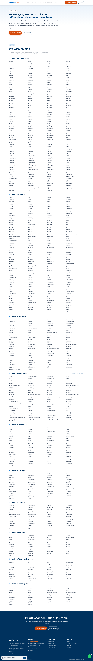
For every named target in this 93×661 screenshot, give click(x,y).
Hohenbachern (31, 482)
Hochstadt (11, 594)
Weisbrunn (68, 185)
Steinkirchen (12, 289)
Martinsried (11, 399)
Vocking (68, 298)
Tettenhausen (69, 171)
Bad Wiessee (31, 535)
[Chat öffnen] (89, 656)
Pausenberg (49, 272)
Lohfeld (10, 518)
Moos (10, 256)
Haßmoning (49, 96)
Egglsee (68, 433)
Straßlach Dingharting (51, 415)
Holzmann (68, 233)
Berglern (30, 204)
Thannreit (30, 172)
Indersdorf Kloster (32, 514)
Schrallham (11, 284)
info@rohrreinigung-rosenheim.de (36, 643)
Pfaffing (67, 144)
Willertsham (68, 187)
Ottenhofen (49, 270)
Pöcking (68, 599)
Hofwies (30, 542)
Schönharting (50, 160)
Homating (30, 234)
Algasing (68, 197)
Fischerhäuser (31, 385)
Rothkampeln (12, 153)
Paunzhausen (50, 491)
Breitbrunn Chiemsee (32, 328)
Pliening (67, 454)
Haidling (11, 442)
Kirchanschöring (12, 116)
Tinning (48, 172)
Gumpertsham (50, 93)
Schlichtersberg (12, 158)
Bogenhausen (12, 381)
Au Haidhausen (50, 378)
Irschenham (49, 110)
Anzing (48, 201)
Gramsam (11, 91)
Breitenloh (11, 208)
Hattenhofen (12, 571)
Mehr (3, 658)
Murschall (11, 133)
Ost (66, 350)
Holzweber (11, 107)
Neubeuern (68, 346)
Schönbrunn (68, 521)
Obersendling (69, 404)
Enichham (49, 80)
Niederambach (31, 489)
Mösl (67, 256)
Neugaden (11, 135)
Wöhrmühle (30, 309)
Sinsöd (48, 286)
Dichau (29, 433)
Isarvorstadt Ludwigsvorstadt (72, 394)
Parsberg (30, 548)
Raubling (30, 355)
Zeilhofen (30, 311)
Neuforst (68, 133)
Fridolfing (68, 84)
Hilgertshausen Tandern (14, 514)
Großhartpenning (31, 539)
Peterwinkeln (12, 144)
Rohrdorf (49, 357)
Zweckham (49, 190)
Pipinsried (11, 521)
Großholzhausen (69, 335)
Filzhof (29, 436)
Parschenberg (12, 272)
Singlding (30, 286)
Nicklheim (11, 348)
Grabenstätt (49, 89)
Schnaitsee (11, 160)
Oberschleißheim (50, 404)
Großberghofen (50, 511)
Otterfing (11, 548)
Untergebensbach (13, 295)
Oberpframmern (12, 454)
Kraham (48, 245)
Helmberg (68, 98)
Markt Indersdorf (31, 518)
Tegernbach (12, 495)
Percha (29, 599)
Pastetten (30, 272)
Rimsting (30, 357)
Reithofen (30, 277)
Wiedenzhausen (12, 528)
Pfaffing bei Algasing (13, 273)
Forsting (29, 334)
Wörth (10, 311)
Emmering (49, 434)
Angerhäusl (11, 201)
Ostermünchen (12, 351)
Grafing (29, 440)
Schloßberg (30, 158)
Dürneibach (30, 210)
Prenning (11, 275)
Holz (48, 233)
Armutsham (11, 64)
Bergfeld (68, 431)
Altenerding (11, 199)
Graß (29, 222)
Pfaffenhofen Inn (50, 351)
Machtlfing (30, 597)
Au (9, 66)
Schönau (11, 360)
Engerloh (68, 434)
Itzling (48, 238)
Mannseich (49, 252)
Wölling (67, 309)
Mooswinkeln (31, 132)
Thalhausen (49, 495)
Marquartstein (50, 126)
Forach (48, 217)
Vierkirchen (30, 527)
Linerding (30, 125)
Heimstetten (30, 392)
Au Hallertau (49, 475)
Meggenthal (30, 128)
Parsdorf (30, 454)
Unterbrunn (30, 602)
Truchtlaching (31, 176)
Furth (48, 86)
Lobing (48, 125)
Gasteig (48, 87)
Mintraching (11, 488)
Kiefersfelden (50, 342)
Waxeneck (68, 302)
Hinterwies (11, 102)
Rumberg (30, 279)
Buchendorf (30, 588)
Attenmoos (68, 64)
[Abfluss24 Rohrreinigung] (14, 2)
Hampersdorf (69, 226)
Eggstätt (68, 330)
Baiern (10, 431)
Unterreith (11, 296)
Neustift (10, 489)
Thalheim (49, 293)
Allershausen (50, 473)
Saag (67, 153)
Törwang (49, 364)
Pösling (29, 353)
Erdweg (10, 511)
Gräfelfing (49, 387)
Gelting (29, 438)
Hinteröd (30, 231)
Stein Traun (68, 165)
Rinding (48, 458)
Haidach (11, 226)
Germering (11, 567)
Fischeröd (30, 217)
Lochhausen (11, 397)
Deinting (11, 75)
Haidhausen (49, 390)
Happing (68, 337)
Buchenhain (49, 381)
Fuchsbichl (30, 218)
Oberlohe (68, 265)
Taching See (31, 171)
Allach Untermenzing (32, 376)
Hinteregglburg (31, 443)
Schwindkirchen (50, 284)
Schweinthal (68, 549)
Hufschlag (11, 109)
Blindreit (49, 71)
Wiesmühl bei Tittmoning (33, 187)
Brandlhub (49, 206)
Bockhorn (11, 206)
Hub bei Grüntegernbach (71, 234)
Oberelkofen (31, 452)
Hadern (29, 390)
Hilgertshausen (69, 512)
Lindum (10, 250)
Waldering (49, 181)
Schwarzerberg (31, 162)
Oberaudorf (11, 350)
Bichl (67, 204)
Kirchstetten (11, 243)
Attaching (11, 475)
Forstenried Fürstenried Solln (72, 385)
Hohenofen (11, 341)
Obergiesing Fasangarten (14, 404)
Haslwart (49, 227)
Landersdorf (30, 247)
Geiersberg (30, 220)
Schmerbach (50, 158)
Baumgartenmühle (51, 431)
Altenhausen (68, 473)
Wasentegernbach (32, 302)
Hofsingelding (69, 231)
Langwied (49, 121)
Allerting (49, 61)
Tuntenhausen (69, 364)
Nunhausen (49, 137)
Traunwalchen (69, 174)
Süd (67, 362)
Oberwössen (12, 141)
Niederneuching (50, 261)
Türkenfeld (68, 578)
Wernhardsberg (31, 367)
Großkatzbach (50, 222)
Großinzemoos (69, 511)
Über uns (69, 645)
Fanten (67, 215)
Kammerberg (12, 484)
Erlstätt (10, 82)
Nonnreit (11, 137)
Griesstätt (49, 335)
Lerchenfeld (11, 486)
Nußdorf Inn (68, 348)
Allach (10, 376)
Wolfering (49, 188)
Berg (48, 68)
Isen (29, 238)
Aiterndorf (30, 427)
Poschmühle (49, 148)
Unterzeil (11, 298)
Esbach (29, 82)
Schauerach (49, 459)
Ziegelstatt (68, 311)
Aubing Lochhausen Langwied (15, 380)
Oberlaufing (49, 452)
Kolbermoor (11, 344)
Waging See (68, 180)
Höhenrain (30, 594)
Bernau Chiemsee (51, 327)
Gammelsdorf (50, 479)
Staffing (29, 288)
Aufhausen (11, 202)
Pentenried (11, 599)
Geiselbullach (69, 479)
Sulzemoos (11, 525)
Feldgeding (30, 511)
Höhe (10, 105)
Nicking (48, 259)
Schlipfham (49, 358)
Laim (48, 396)
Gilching (67, 590)
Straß (48, 289)
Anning (48, 63)
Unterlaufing (11, 463)
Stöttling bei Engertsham (33, 169)
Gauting (29, 590)
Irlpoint (29, 110)
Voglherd (49, 463)
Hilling (48, 100)
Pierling (29, 146)
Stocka (48, 362)
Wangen (68, 602)
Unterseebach (50, 296)
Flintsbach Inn (12, 334)
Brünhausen (68, 71)
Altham (29, 199)
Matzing (67, 126)
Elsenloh (49, 78)
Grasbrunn (68, 387)
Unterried (49, 178)
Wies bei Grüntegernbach (52, 305)
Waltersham (30, 183)
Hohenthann (30, 341)
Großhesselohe (50, 388)
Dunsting (30, 77)
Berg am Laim (69, 380)
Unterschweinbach (51, 579)
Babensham (11, 325)
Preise (39, 2)
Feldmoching (69, 383)
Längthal (11, 249)
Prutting (67, 353)
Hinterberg (11, 231)
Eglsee (10, 78)
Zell (29, 190)
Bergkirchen (11, 507)
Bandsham (68, 66)
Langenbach (68, 484)
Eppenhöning (12, 215)
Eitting (10, 213)
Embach (48, 213)
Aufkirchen (30, 202)
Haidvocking (31, 226)
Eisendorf (30, 434)
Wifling (10, 307)
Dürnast (29, 477)
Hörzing (67, 107)
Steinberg (11, 167)
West (48, 367)
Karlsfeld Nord (69, 514)
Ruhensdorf (68, 458)
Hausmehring (12, 229)
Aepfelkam (11, 427)
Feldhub (11, 84)
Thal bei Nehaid (12, 293)
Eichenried (68, 211)
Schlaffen (30, 156)
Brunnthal (30, 381)
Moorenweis (12, 574)
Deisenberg (30, 75)
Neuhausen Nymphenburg (15, 403)
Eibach (29, 211)
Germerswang (31, 567)
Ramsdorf (11, 149)
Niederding (11, 261)
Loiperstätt (68, 250)
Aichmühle (49, 197)
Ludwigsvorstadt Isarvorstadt (53, 397)
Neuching (30, 257)
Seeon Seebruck (13, 164)
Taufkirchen (68, 415)
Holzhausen (49, 105)
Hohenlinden (50, 443)
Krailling (29, 595)
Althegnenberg (69, 562)
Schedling (49, 155)
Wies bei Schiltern (70, 305)
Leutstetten (68, 595)
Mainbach (30, 252)
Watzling (49, 302)
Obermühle (11, 266)
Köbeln (67, 117)
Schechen (30, 358)
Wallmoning (11, 183)
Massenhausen (50, 486)
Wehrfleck (11, 367)
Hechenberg (12, 98)
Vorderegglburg (69, 463)
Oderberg (49, 141)
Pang (29, 351)
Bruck (10, 433)
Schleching (49, 156)
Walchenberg (31, 181)
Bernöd (48, 204)
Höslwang (49, 341)
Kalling (48, 240)
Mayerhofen (11, 128)
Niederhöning (31, 261)
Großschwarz (12, 93)
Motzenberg (12, 450)
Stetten (29, 289)
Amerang (49, 321)
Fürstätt (67, 334)
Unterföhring (12, 419)
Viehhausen (30, 180)
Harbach (30, 227)
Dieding (67, 75)
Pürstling (68, 275)
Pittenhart (11, 148)
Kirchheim (30, 116)
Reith (10, 458)
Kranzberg (49, 484)
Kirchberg (68, 241)
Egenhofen (68, 564)
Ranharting (30, 149)
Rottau (29, 153)
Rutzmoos (49, 279)
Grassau (49, 91)
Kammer (68, 112)
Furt (48, 218)
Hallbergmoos (69, 481)
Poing (10, 456)
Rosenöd (11, 279)
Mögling (30, 130)
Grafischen (68, 89)
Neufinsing (68, 257)
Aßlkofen (30, 429)
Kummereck (11, 247)
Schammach (30, 459)
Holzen (29, 105)
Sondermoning (69, 164)
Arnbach (49, 505)
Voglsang (49, 180)
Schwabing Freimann (70, 412)
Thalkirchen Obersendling (34, 417)
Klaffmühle (68, 116)
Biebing (10, 71)
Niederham (30, 135)
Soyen (10, 362)
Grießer (10, 539)
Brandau (68, 475)
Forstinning (49, 436)
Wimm (10, 188)
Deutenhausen (50, 507)
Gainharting (11, 87)
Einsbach (30, 509)
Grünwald (68, 388)
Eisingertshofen (69, 509)
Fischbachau (31, 537)
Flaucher (49, 385)
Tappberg (11, 291)
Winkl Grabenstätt (32, 188)
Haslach (29, 96)
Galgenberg (11, 220)
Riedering (11, 357)
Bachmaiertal (50, 202)
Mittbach (30, 254)
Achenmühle (11, 319)
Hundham (68, 542)
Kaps (10, 114)
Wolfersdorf (11, 498)
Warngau (49, 553)
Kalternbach (11, 241)
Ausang (29, 66)
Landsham (49, 447)
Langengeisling (50, 247)
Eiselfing (11, 332)
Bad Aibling (68, 325)
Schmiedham (50, 282)
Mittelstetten (68, 572)
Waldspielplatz (50, 602)
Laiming (29, 121)
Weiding (11, 185)
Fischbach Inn (69, 332)
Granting (11, 222)
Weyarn (67, 553)
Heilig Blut (30, 229)
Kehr (29, 241)
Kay (29, 114)
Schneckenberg (31, 160)
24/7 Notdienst (51, 647)
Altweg (48, 199)
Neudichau (49, 450)
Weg (29, 304)
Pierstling (49, 454)
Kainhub (30, 112)
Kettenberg (49, 114)
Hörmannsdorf (69, 443)
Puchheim (11, 578)
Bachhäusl (68, 429)
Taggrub (68, 289)
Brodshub (30, 208)
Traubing (68, 601)
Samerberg (11, 358)
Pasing (67, 406)
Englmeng (11, 436)
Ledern (29, 123)
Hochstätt (30, 339)
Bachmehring (50, 325)
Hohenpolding (31, 233)
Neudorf (49, 133)
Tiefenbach (68, 293)
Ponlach (30, 148)
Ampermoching (31, 505)
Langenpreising (69, 247)
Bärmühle (30, 431)
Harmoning (11, 96)
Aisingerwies (12, 321)
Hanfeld (29, 592)
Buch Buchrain (69, 208)
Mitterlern (49, 254)
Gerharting (68, 87)
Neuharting (11, 259)
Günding (11, 512)
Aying (29, 380)
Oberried (30, 139)
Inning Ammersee (51, 594)
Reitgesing (68, 456)
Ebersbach (68, 507)
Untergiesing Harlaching (52, 419)
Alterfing (30, 63)
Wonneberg (11, 190)
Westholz (30, 305)
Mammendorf (50, 572)
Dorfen (10, 210)
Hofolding (68, 392)
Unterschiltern (31, 296)
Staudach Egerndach (32, 165)
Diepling (11, 77)
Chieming (49, 73)
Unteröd (30, 178)
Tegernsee (30, 551)
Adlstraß (11, 197)
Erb (28, 215)
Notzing (10, 263)
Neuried (49, 403)
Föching (48, 537)
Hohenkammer (50, 482)
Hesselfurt (11, 443)
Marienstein (11, 546)
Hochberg (68, 102)
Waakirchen (11, 553)
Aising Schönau (50, 319)
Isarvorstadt (49, 394)
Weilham (49, 185)
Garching (30, 387)
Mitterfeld (30, 346)
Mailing (29, 449)
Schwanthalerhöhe (32, 413)
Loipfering (11, 252)
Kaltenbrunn (49, 112)
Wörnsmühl (30, 555)
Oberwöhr (49, 350)
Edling (67, 77)
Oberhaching (31, 404)
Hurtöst (29, 109)
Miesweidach (50, 128)
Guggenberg (31, 93)
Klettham (11, 245)
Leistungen (33, 2)
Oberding (30, 263)
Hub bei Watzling (32, 236)
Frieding (11, 590)
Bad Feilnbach (31, 327)
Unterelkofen (69, 461)
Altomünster (11, 505)
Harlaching (68, 390)
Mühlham (49, 132)
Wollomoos (30, 528)
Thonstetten (68, 495)
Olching (29, 576)
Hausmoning (68, 96)
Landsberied (69, 571)
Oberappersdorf (69, 489)
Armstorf (68, 201)
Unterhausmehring (51, 295)
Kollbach (49, 516)
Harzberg (30, 541)
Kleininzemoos (31, 516)
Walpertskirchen (50, 300)
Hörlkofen (49, 234)
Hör (29, 107)
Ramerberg (11, 355)
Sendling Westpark (70, 413)
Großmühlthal (69, 91)
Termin (81, 2)
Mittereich (11, 130)
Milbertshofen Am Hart (14, 401)
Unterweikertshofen (70, 525)
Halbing (29, 442)
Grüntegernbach (31, 224)
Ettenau (48, 82)
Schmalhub (30, 282)
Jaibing (67, 238)
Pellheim (30, 519)
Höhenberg (11, 233)
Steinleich (49, 167)
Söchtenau (68, 360)
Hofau (48, 339)
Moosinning (49, 256)
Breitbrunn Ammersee (71, 587)
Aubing (67, 378)
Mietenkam (68, 128)
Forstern (68, 217)
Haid (67, 224)
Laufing (10, 123)
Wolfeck (49, 309)
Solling (67, 286)
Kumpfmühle (30, 447)
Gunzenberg (31, 94)
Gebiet (44, 2)
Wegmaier (49, 304)
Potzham (68, 408)
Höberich (49, 102)
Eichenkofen (50, 211)
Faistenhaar (30, 383)
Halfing (48, 337)
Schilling (11, 156)
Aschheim (30, 378)
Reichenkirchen (12, 277)
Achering (11, 473)
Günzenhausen (12, 481)
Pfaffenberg (49, 144)
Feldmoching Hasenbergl (14, 385)
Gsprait (67, 440)
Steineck (30, 167)
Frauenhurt (49, 84)
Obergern (11, 265)
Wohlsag (11, 309)
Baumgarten (11, 68)
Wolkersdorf (68, 188)
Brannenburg (12, 328)
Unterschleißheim (13, 420)
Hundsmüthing (50, 236)
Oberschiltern (50, 266)
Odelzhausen (12, 519)
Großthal (49, 539)
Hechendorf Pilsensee (52, 592)
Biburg (67, 70)
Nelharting (11, 257)
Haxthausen (11, 482)
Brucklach (49, 328)
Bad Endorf (11, 327)
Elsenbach (30, 213)
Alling (48, 562)
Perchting (49, 599)
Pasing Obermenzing (13, 408)
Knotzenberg (31, 245)
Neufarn (68, 450)
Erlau (10, 479)
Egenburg (11, 509)
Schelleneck (68, 155)
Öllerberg (68, 141)
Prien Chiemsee (50, 353)
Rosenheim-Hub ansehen (77, 317)
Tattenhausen (12, 364)
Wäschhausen (50, 183)
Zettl (48, 311)
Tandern (30, 525)
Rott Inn (67, 357)
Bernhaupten (50, 70)
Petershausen (50, 519)
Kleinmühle (11, 447)
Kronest (10, 119)
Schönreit (68, 160)
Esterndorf (49, 215)
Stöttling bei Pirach (51, 169)
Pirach (67, 146)
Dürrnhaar (11, 383)
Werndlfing (11, 305)
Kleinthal (30, 544)
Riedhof (29, 458)
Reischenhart (50, 355)
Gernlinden (49, 567)
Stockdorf (49, 601)
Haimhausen (30, 512)
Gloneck (30, 89)
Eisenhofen (49, 509)
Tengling (49, 171)
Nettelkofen (30, 450)
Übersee (49, 176)
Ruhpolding (49, 153)
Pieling (10, 146)
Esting (48, 565)
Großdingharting (12, 388)
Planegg (49, 408)
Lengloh (68, 123)
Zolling (29, 498)
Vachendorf (11, 180)
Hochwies (30, 103)
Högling (67, 339)
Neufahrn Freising (70, 488)
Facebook (30, 650)
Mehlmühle (68, 252)
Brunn (10, 73)
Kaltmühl (11, 342)
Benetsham (30, 68)
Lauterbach (49, 344)
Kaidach (30, 240)
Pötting (48, 456)
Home (28, 2)
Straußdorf (30, 461)
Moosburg (49, 130)
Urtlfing (29, 298)
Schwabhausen (12, 523)
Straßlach (30, 415)
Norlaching (68, 261)
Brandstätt (68, 206)
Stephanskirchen (31, 362)
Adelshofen (11, 562)
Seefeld (11, 601)
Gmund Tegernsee (70, 537)
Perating (68, 142)
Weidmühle (68, 304)
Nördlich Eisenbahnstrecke (53, 348)
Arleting (67, 63)
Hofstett (67, 103)
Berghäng (30, 70)
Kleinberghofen (12, 516)
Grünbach (11, 224)
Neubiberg (49, 401)
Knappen (30, 117)
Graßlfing (11, 569)
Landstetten (49, 595)
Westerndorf (69, 367)
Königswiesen (12, 595)
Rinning (48, 277)
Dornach (68, 381)
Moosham (11, 132)
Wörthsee (30, 604)
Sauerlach (30, 412)
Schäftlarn (49, 412)
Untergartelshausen (32, 496)
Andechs (11, 587)
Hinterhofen (68, 100)
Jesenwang (30, 571)
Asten (48, 64)
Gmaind (10, 440)
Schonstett (30, 360)
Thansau (30, 364)
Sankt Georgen (31, 155)
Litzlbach (30, 250)
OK (24, 657)
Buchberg (30, 73)
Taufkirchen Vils (50, 291)
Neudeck (49, 257)
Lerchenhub (68, 249)
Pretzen (29, 275)
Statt (48, 288)
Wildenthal (30, 307)
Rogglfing (68, 277)
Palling (48, 142)
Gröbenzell (30, 569)
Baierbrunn (49, 380)
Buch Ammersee (12, 588)
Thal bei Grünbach (70, 291)
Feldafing (68, 588)
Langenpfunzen (31, 344)
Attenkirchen (31, 475)
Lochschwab (12, 597)
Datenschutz (70, 651)
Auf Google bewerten (33, 648)
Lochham (68, 396)
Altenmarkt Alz (12, 63)
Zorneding (11, 466)
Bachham (30, 325)
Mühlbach (49, 346)
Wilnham (49, 307)
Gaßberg (30, 87)
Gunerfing (68, 93)
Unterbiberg (68, 417)
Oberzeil (30, 268)
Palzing (29, 491)
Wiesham (68, 465)
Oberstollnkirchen (13, 268)
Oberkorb (49, 265)
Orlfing (67, 268)
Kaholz (10, 112)
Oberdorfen (49, 263)
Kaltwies (30, 342)
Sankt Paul (11, 280)
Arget (10, 378)
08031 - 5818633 (16, 32)
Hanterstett (11, 227)
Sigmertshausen (31, 523)
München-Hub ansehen (77, 373)
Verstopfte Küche (52, 645)
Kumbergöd (68, 119)
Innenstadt (68, 341)
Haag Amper (30, 481)
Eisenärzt (30, 78)
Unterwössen (69, 178)
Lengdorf (49, 249)
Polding (48, 273)
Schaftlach (30, 549)
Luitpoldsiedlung (69, 397)
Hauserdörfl (68, 541)
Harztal (48, 541)
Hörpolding (49, 107)
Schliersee (49, 549)
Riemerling (11, 412)
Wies (10, 187)
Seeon (67, 162)
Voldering (30, 300)
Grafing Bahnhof (50, 440)
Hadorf (10, 592)
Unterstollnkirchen (70, 296)
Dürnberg (49, 77)
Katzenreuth (49, 445)
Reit (48, 149)
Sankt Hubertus (12, 459)
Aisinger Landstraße (70, 319)
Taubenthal (30, 291)
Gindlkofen (49, 438)
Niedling (68, 135)
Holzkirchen (49, 542)
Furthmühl (68, 86)
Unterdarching (50, 551)
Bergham (11, 70)
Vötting (48, 496)
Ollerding (11, 142)
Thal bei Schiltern (32, 293)
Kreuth (48, 544)
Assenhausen (69, 505)
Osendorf (11, 270)
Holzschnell (68, 105)
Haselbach (49, 442)
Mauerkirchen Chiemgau (71, 344)
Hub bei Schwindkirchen (14, 236)
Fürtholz (68, 218)
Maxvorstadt (30, 399)
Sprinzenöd (11, 288)
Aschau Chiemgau (70, 321)
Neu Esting (30, 574)
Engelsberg (11, 80)
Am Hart (67, 376)
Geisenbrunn (50, 590)
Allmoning (68, 61)
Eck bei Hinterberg (70, 210)
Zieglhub (11, 312)
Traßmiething (31, 174)
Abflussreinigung (51, 643)
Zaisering (30, 369)
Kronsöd (68, 245)
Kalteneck (68, 240)
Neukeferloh (31, 403)
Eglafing (11, 211)
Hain (48, 226)
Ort (28, 142)
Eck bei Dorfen (50, 210)
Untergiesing (31, 419)
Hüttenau (49, 109)
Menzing (49, 399)
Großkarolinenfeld (13, 337)
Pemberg (68, 272)
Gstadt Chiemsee (32, 337)
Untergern (30, 295)
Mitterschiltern (69, 254)
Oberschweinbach (13, 576)
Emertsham (68, 78)
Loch (10, 449)
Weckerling (11, 304)
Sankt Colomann (69, 279)
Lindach (10, 125)
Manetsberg (30, 126)
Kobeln (48, 117)
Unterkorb (68, 295)
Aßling (10, 429)
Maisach (30, 572)
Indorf (67, 236)
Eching (67, 477)
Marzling (30, 486)
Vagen (29, 365)
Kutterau (11, 121)
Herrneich (30, 100)
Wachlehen (30, 553)
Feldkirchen (49, 383)
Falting (67, 82)
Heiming (49, 98)
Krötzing (30, 119)
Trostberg (11, 176)
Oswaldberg (30, 270)
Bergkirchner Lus (32, 564)
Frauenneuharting (70, 436)
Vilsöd (48, 298)
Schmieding (68, 158)
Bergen (67, 68)
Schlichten (68, 156)
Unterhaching (69, 419)
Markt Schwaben (50, 449)
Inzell (67, 109)
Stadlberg (11, 551)
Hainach (49, 94)
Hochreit (11, 103)
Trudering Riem (50, 417)
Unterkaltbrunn (12, 365)
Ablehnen (20, 657)
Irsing (67, 110)
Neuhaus (68, 546)
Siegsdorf (49, 164)
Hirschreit (30, 102)
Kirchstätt (49, 116)
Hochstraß (49, 231)
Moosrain (49, 546)
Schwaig (30, 284)
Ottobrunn (49, 406)
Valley (67, 551)
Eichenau (11, 565)
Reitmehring (68, 355)
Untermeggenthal (13, 178)
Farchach (49, 588)
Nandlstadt (49, 488)
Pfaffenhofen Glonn (70, 519)
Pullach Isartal (12, 410)
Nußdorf (68, 137)
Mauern (67, 486)
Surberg (68, 169)
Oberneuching (31, 266)
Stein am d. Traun (51, 165)
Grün (67, 222)
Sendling (49, 413)
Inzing (10, 110)
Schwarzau (11, 162)
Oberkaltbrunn (31, 350)
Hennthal (11, 100)
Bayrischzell (49, 535)
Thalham (30, 495)
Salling (10, 155)
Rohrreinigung (51, 641)
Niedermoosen (31, 348)
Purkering (68, 148)
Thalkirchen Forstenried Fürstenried (17, 417)
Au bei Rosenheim (70, 323)
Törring (10, 174)
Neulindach (68, 574)
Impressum (69, 649)
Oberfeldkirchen (12, 139)
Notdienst (49, 2)
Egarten (48, 330)
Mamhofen (49, 597)
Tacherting (11, 171)
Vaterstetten (30, 463)
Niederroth (49, 518)
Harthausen (11, 392)
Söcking (30, 601)
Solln (10, 415)
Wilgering (49, 187)
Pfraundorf (11, 353)
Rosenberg (68, 151)
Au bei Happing (50, 323)
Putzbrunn (30, 410)
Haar (10, 390)
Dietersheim (11, 477)
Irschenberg (11, 544)
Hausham (11, 542)
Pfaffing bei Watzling (32, 273)
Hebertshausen (50, 512)
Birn (29, 71)
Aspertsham (30, 64)
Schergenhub (69, 280)
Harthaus (49, 569)
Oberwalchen (50, 139)
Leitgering (49, 123)
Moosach (30, 401)
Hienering (68, 229)
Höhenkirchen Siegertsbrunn (34, 394)
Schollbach (68, 282)
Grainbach (30, 335)
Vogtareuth (49, 365)
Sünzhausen (68, 493)
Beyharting (68, 327)
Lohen (67, 125)
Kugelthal (49, 119)
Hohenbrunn (12, 394)
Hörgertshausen (69, 482)
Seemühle (68, 284)
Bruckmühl (68, 328)
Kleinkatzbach (69, 243)
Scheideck (49, 280)
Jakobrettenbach (13, 240)
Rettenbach (11, 151)
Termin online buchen (72, 643)
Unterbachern (50, 525)
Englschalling (69, 213)
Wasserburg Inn (69, 365)
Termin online (28, 32)
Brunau (48, 208)
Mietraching (11, 346)
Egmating (11, 434)
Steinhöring (11, 461)
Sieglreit (30, 164)
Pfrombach (11, 493)
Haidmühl (68, 539)
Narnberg (30, 133)
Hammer (68, 94)
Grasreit (29, 91)
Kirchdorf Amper (31, 484)
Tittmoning (68, 172)
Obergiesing (68, 403)
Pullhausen (30, 521)
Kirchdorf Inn (69, 342)
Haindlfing (49, 481)
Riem (67, 410)
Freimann (11, 387)
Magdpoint (11, 126)
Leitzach (68, 544)
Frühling (29, 86)
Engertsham (30, 80)
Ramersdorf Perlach (51, 410)
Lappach (30, 249)
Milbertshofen (69, 399)
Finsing (10, 217)
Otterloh (30, 406)
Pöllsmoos (68, 273)
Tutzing (10, 602)
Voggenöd (11, 300)
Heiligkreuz (30, 98)
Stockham (68, 167)
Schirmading (11, 282)
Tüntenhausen (12, 496)
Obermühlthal (69, 597)
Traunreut (49, 174)
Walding (68, 181)
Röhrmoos (49, 521)
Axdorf (48, 66)
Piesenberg (49, 146)
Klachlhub (49, 243)
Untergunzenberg (70, 176)
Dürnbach (11, 537)
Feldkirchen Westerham (52, 332)
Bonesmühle (30, 206)
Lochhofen (30, 397)
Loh (48, 250)
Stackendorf (12, 165)
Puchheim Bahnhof (32, 578)
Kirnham (29, 243)
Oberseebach (69, 266)
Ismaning (11, 396)
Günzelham (11, 94)
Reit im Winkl (69, 149)
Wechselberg (69, 183)
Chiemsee (11, 330)
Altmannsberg (50, 427)
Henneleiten (68, 442)
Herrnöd (49, 229)
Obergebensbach (70, 263)
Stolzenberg (12, 169)
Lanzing (67, 121)
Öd (47, 268)
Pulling (29, 493)
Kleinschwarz (12, 117)
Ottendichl (11, 406)
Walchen (11, 181)
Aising (29, 319)
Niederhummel (50, 489)
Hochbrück (49, 392)
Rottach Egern (12, 549)
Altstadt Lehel (50, 376)
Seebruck (49, 162)
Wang (67, 496)
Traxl (48, 461)
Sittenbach (49, 523)
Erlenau (29, 332)
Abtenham (11, 61)
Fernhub (30, 84)
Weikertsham (31, 185)
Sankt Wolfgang (31, 280)
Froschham (11, 86)
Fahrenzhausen (31, 479)
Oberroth (68, 518)
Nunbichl (30, 137)
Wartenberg (11, 302)
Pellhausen (68, 491)
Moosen (68, 130)
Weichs (67, 527)
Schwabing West (12, 413)
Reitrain (67, 548)
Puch (48, 275)
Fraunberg (11, 218)
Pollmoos (30, 456)
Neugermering (50, 574)
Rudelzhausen (50, 493)
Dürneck (49, 477)
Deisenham (49, 75)
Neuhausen (30, 259)
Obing (29, 141)
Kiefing (48, 241)
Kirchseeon (68, 445)
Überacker (11, 579)
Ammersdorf (68, 199)
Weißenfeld (30, 465)
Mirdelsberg (11, 254)
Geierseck (49, 220)
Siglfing (10, 286)
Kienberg (68, 114)
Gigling (10, 89)
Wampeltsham (69, 300)
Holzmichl (11, 234)
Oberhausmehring (32, 265)
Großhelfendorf (31, 388)
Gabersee (11, 335)
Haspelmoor (68, 569)
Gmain (67, 220)
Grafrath (68, 567)
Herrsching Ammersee (71, 592)
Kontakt (55, 2)
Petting (29, 144)
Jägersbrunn (69, 594)
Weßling (11, 604)
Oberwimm (68, 139)
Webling (49, 527)
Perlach (29, 408)
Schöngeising (50, 578)
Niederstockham (50, 135)
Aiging (29, 61)
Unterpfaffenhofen (32, 579)
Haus (67, 227)
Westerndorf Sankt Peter (14, 369)
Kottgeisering (50, 571)
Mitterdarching (31, 546)
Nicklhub (68, 259)
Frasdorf (49, 334)
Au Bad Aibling (31, 323)
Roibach (49, 151)
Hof (48, 103)
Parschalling (68, 270)
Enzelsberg (68, 80)
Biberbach (30, 507)
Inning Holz (11, 238)
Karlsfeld (49, 514)
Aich (29, 197)
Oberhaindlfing (12, 491)
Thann (10, 172)
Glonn (67, 438)
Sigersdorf (68, 459)
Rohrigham (30, 151)
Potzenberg (49, 548)
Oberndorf (68, 452)
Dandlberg (68, 73)
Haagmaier (49, 224)
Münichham (68, 132)
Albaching (30, 321)
